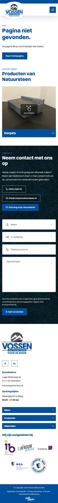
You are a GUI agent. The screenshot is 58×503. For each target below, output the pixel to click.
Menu (7, 410)
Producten (9, 418)
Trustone (46, 491)
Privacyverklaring (34, 491)
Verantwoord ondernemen (29, 494)
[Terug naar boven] (52, 497)
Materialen (10, 426)
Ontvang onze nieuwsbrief (22, 207)
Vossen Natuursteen (36, 487)
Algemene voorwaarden (16, 491)
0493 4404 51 (15, 189)
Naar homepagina (15, 55)
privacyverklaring (9, 304)
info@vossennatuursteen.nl (23, 198)
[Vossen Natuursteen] (14, 10)
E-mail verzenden (14, 311)
